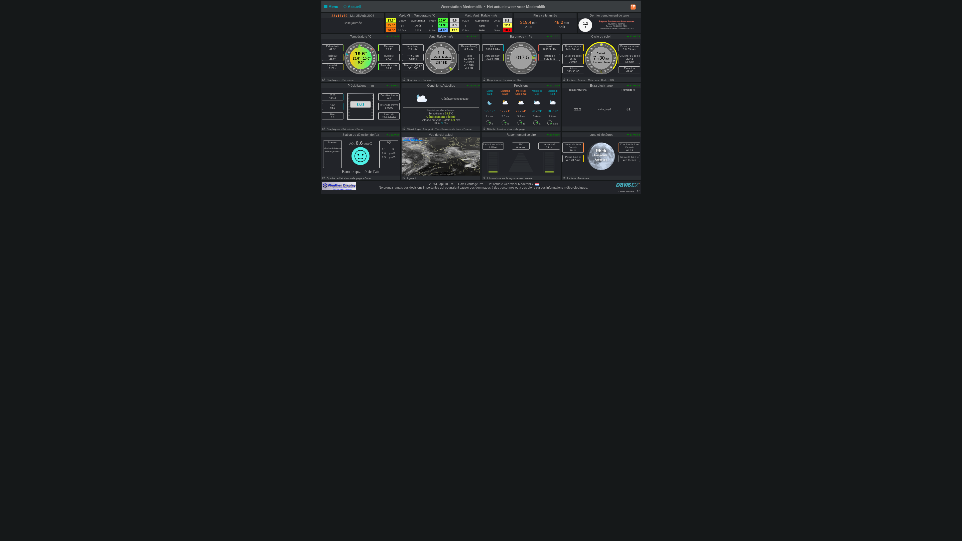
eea (367, 144)
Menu (333, 7)
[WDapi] (339, 186)
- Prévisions (347, 80)
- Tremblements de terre (447, 129)
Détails (490, 129)
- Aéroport (427, 129)
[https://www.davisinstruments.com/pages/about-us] (628, 185)
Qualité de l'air (334, 178)
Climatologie (413, 129)
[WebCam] (441, 156)
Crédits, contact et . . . (628, 192)
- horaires (501, 129)
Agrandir (411, 178)
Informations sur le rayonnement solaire (509, 178)
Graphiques (332, 80)
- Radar (359, 129)
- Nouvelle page (516, 129)
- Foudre (467, 129)
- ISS (611, 80)
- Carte (519, 80)
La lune (571, 80)
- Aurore (581, 80)
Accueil (355, 7)
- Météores (592, 80)
